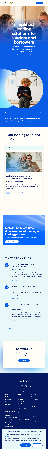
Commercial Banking (22, 412)
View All (9, 328)
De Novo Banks (8, 399)
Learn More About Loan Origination (18, 192)
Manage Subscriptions (35, 423)
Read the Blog (15, 298)
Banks (6, 394)
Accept (25, 445)
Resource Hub (34, 406)
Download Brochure (24, 55)
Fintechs (7, 401)
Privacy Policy (8, 436)
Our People (33, 394)
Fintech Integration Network (36, 413)
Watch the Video (12, 241)
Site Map (33, 426)
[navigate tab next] (25, 198)
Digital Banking (21, 394)
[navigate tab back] (22, 198)
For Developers (34, 416)
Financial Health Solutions (23, 419)
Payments (20, 396)
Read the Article (15, 320)
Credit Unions (8, 396)
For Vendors (33, 421)
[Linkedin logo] (18, 386)
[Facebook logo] (22, 386)
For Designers (34, 418)
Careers (32, 396)
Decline (37, 445)
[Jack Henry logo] (7, 3)
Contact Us (39, 3)
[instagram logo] (26, 386)
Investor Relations (34, 399)
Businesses (7, 404)
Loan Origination (10, 147)
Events (32, 411)
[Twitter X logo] (30, 386)
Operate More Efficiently (10, 419)
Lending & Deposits (22, 405)
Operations (20, 399)
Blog (32, 408)
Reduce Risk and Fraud (9, 426)
